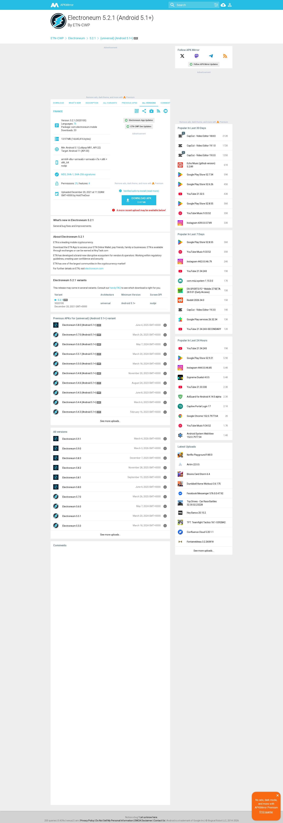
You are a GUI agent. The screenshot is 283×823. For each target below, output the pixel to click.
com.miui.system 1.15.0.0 (200, 281)
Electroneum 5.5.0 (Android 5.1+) (79, 363)
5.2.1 (93, 38)
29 (76, 183)
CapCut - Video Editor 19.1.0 (201, 145)
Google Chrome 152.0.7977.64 (202, 416)
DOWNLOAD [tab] (58, 103)
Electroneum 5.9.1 (71, 439)
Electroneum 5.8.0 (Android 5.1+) (79, 325)
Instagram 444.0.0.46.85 (199, 367)
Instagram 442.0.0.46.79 (199, 261)
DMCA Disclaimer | (144, 820)
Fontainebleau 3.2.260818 (200, 541)
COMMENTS (166, 103)
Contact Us (159, 820)
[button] (137, 111)
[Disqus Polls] (110, 591)
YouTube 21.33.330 (197, 387)
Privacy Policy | (88, 820)
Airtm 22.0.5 (193, 464)
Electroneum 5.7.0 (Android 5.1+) (79, 334)
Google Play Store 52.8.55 (200, 203)
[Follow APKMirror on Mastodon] (196, 57)
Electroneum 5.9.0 (71, 448)
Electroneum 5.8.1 (71, 477)
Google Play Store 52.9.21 (200, 358)
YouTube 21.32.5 (195, 194)
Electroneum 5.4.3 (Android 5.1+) (79, 412)
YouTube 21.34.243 (197, 271)
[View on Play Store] (151, 111)
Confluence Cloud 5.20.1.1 (200, 532)
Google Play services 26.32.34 (202, 319)
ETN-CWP (81, 25)
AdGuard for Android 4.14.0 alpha (204, 396)
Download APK (141, 200)
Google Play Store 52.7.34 (200, 174)
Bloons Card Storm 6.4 (198, 474)
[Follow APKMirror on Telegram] (211, 57)
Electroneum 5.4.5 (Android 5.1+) (79, 392)
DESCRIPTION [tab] (92, 103)
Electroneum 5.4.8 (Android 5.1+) (79, 373)
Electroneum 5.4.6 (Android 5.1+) (79, 383)
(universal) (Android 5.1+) (117, 38)
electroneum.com (94, 268)
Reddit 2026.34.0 (195, 300)
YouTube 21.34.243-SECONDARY (204, 329)
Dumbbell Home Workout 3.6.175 (204, 483)
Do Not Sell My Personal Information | (115, 820)
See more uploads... (110, 421)
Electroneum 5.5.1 (71, 516)
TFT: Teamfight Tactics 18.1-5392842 (206, 522)
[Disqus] (110, 676)
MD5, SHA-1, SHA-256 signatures (78, 174)
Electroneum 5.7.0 (71, 497)
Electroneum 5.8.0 (71, 487)
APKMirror (67, 5)
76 (75, 123)
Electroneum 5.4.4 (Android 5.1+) (79, 402)
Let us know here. (149, 817)
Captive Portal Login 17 (199, 406)
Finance (58, 111)
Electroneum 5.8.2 (71, 468)
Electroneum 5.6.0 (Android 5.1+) (79, 344)
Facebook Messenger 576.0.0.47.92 (205, 493)
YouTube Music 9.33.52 (199, 213)
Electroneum (76, 38)
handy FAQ (115, 288)
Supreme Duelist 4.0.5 (198, 377)
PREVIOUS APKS (129, 103)
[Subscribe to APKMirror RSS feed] (225, 57)
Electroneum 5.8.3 (71, 458)
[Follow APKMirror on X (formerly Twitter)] (182, 57)
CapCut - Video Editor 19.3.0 (201, 309)
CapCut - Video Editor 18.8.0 (201, 136)
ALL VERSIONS (149, 103)
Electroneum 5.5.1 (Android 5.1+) (79, 354)
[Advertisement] (110, 72)
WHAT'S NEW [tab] (75, 103)
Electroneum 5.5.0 (71, 526)
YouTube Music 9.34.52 (199, 425)
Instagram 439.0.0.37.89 (199, 223)
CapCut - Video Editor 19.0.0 (201, 155)
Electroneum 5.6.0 (71, 506)
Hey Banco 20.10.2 (196, 512)
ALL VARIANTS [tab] (110, 103)
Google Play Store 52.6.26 (200, 184)
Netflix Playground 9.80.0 (199, 454)
